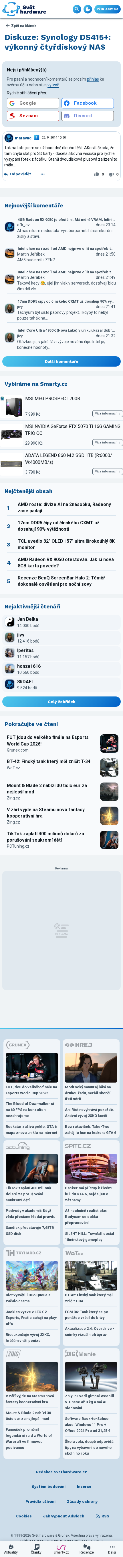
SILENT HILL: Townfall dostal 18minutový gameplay (89, 1236)
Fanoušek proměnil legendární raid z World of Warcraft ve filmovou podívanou (29, 1438)
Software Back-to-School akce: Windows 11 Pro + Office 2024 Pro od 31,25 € (87, 1424)
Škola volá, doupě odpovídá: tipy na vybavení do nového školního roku (89, 1447)
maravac (23, 137)
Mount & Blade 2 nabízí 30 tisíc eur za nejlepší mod (47, 789)
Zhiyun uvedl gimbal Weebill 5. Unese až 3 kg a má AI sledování (89, 1402)
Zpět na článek (23, 26)
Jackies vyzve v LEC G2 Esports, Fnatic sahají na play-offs (31, 1318)
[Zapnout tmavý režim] (88, 9)
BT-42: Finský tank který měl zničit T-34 (48, 761)
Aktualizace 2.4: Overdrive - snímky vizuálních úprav (89, 1331)
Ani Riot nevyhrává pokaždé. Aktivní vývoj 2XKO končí (89, 1113)
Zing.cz (13, 798)
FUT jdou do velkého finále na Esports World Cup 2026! (48, 740)
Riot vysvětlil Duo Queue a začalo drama (28, 1298)
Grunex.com (18, 750)
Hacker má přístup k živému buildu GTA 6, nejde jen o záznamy (89, 1194)
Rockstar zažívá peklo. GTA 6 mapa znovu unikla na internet (31, 1129)
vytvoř (53, 85)
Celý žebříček (62, 701)
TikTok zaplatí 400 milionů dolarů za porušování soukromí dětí (45, 837)
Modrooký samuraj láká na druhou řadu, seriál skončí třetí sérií (88, 1093)
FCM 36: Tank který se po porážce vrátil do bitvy (86, 1315)
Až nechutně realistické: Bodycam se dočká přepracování (86, 1216)
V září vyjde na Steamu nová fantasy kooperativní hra (46, 813)
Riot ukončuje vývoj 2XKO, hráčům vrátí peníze (28, 1337)
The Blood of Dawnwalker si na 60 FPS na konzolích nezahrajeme (30, 1109)
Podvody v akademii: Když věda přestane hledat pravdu (30, 1213)
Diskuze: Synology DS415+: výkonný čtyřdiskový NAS (58, 42)
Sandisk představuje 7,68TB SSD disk (30, 1230)
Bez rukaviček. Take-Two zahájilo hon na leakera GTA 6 (90, 1129)
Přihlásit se (107, 9)
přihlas (93, 79)
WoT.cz (13, 768)
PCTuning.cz (18, 846)
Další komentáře (61, 361)
